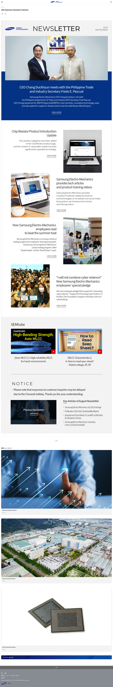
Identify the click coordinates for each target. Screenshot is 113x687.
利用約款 (3, 677)
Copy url (5, 14)
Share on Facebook (2, 14)
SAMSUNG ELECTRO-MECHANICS (56, 2)
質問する (17, 675)
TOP (56, 667)
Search (111, 2)
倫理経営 (3, 675)
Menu (2, 2)
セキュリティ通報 (10, 675)
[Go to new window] (56, 78)
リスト (56, 440)
